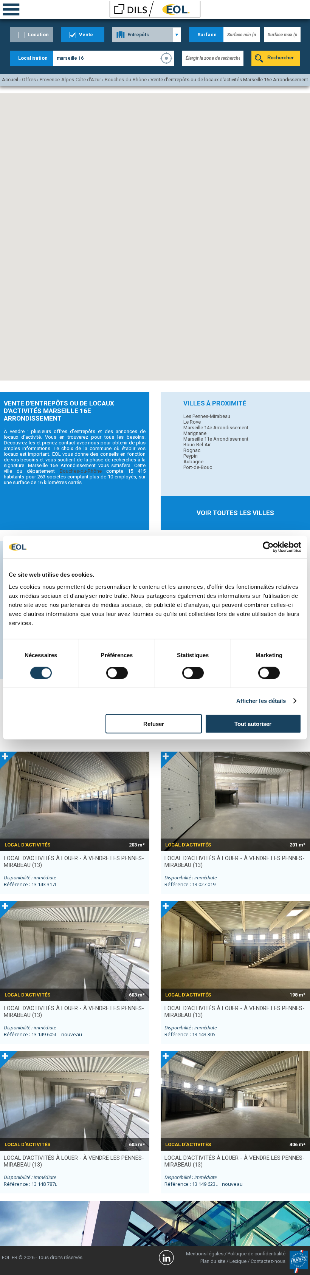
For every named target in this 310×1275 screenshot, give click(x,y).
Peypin (190, 456)
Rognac (191, 450)
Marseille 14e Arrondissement (215, 427)
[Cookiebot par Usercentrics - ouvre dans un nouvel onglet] (268, 547)
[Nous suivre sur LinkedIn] (166, 1258)
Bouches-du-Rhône (81, 471)
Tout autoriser (252, 723)
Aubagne (193, 461)
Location (38, 34)
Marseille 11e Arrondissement (215, 439)
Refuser (153, 723)
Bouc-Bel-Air (197, 444)
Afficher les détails (261, 701)
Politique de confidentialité (256, 1253)
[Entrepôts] (146, 34)
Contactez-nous (268, 1261)
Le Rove (192, 422)
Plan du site (212, 1261)
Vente (86, 34)
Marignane (194, 433)
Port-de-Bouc (197, 467)
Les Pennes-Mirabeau (206, 416)
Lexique (237, 1261)
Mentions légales (204, 1253)
